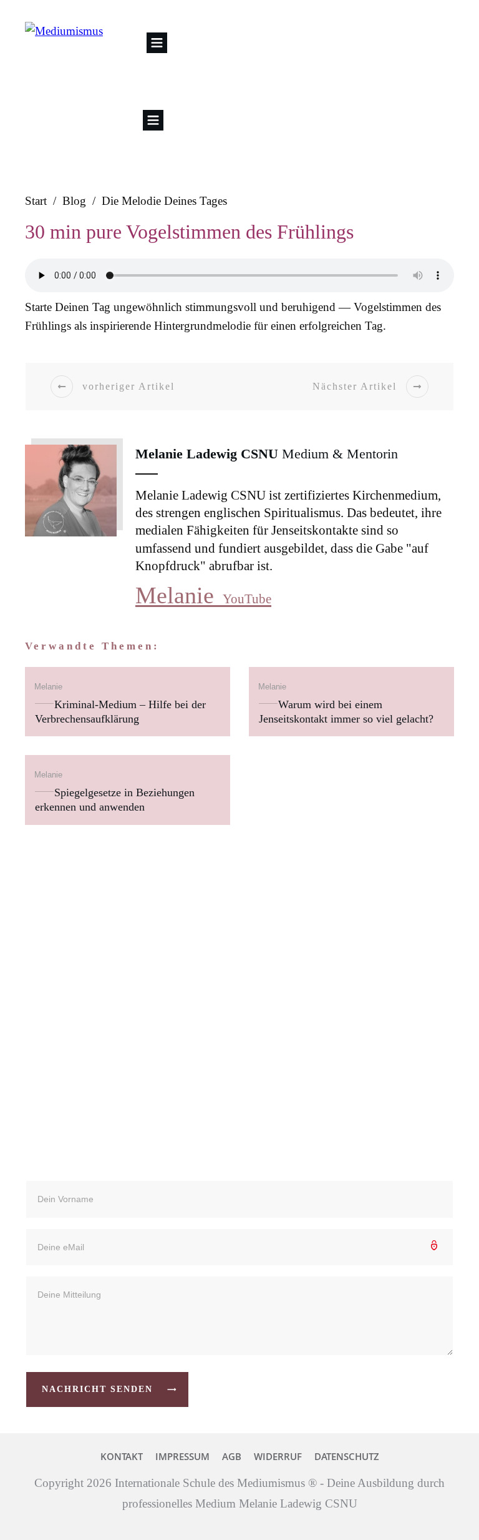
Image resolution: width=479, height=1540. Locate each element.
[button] (156, 42)
